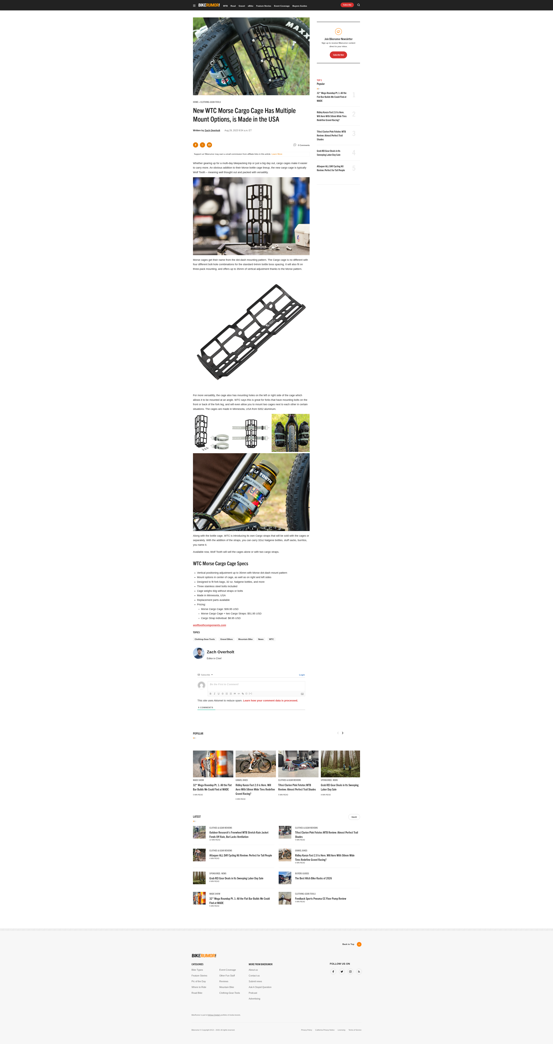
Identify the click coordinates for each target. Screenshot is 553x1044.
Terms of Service (260, 549)
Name (239, 524)
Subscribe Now (276, 540)
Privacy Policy (243, 549)
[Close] (318, 489)
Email (239, 511)
